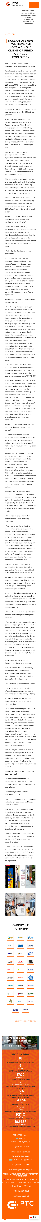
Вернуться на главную (25, 1021)
